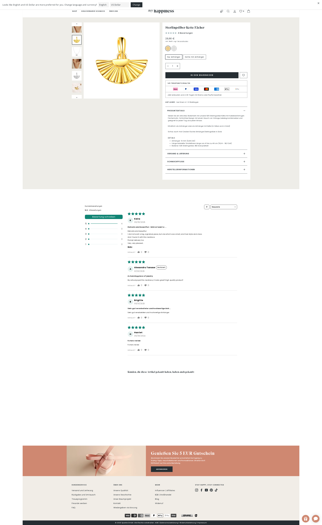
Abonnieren (161, 469)
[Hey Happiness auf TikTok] (216, 490)
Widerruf (159, 503)
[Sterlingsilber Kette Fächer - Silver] (77, 430)
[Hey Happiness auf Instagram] (196, 490)
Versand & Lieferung (178, 153)
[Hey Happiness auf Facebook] (201, 490)
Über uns (113, 11)
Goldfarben (167, 48)
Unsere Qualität (120, 490)
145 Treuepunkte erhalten (179, 83)
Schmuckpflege (175, 161)
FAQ (73, 507)
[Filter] (206, 207)
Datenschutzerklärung (169, 523)
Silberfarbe (173, 48)
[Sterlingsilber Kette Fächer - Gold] (73, 430)
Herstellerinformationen (181, 169)
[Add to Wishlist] (243, 75)
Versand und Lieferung (82, 490)
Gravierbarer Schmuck (93, 11)
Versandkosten (182, 41)
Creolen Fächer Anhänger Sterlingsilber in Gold (202, 132)
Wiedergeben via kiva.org (125, 507)
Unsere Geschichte (122, 494)
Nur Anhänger (173, 57)
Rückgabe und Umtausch (84, 494)
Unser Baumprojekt (122, 499)
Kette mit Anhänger (194, 57)
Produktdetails (176, 110)
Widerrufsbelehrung (188, 523)
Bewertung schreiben (103, 216)
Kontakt (117, 503)
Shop (74, 11)
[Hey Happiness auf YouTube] (206, 490)
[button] (171, 33)
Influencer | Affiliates (165, 490)
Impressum (202, 523)
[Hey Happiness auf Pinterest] (211, 490)
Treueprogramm (79, 499)
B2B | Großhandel (163, 494)
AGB (156, 523)
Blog (157, 499)
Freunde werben (79, 503)
